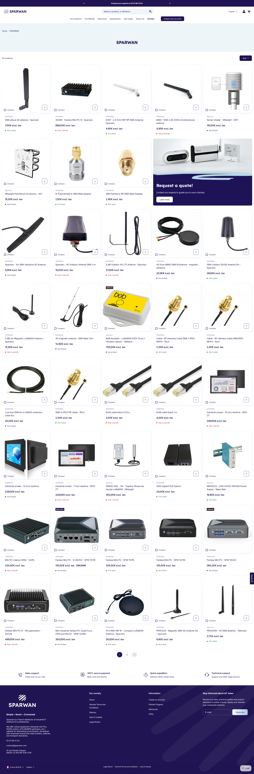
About (92, 700)
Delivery (92, 712)
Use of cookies (95, 717)
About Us (140, 19)
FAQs (151, 714)
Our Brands (89, 19)
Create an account (157, 700)
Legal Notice (94, 722)
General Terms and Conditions (97, 706)
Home (4, 31)
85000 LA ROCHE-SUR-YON (18, 753)
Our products (75, 19)
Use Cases (128, 19)
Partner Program (156, 704)
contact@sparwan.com (16, 745)
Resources (102, 19)
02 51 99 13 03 (12, 740)
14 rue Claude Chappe (16, 750)
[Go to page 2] (134, 654)
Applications (115, 19)
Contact (150, 19)
